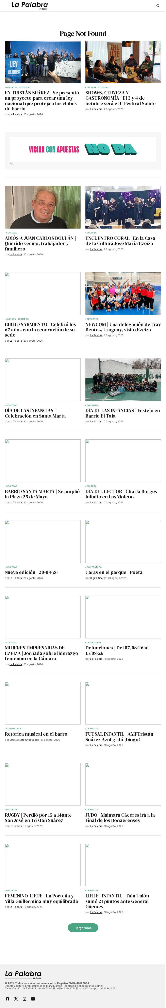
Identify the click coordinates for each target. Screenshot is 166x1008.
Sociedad (24, 87)
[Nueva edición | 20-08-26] (43, 541)
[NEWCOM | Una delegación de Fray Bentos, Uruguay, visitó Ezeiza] (123, 293)
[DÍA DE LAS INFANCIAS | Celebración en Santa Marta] (43, 379)
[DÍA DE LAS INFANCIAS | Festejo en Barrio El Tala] (123, 379)
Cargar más (83, 928)
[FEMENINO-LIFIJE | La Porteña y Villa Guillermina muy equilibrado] (43, 865)
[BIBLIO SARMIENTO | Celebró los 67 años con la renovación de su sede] (43, 293)
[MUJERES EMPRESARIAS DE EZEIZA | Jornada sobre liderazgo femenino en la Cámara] (43, 617)
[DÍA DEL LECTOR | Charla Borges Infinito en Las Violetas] (123, 460)
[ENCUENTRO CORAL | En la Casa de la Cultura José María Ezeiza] (123, 207)
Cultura (92, 87)
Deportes (12, 87)
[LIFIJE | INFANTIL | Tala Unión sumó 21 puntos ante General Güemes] (123, 865)
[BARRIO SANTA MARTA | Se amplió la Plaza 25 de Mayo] (43, 460)
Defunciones (94, 643)
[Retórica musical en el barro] (43, 703)
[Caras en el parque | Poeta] (123, 541)
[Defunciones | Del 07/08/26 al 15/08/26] (123, 617)
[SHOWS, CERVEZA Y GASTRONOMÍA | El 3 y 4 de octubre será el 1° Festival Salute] (123, 62)
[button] (7, 5)
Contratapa (94, 567)
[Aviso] (83, 149)
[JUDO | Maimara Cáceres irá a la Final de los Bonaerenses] (123, 784)
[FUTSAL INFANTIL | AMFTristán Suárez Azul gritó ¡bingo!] (123, 703)
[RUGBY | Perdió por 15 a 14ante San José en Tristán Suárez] (43, 784)
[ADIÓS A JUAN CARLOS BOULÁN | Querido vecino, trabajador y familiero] (43, 207)
